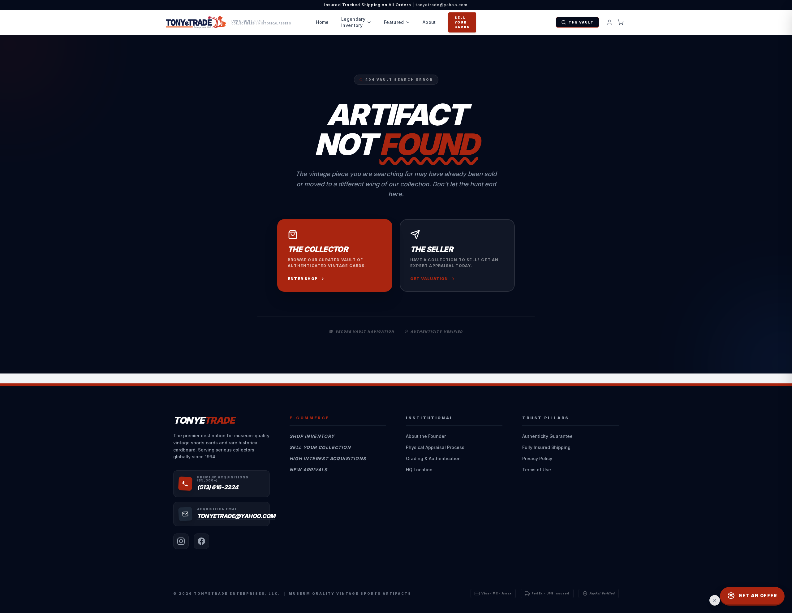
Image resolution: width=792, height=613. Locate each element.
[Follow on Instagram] (181, 541)
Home (322, 22)
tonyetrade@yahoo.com (442, 4)
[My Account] (609, 22)
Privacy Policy (537, 458)
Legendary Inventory (353, 22)
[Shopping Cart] (621, 22)
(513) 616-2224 (218, 487)
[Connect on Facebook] (201, 541)
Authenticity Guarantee (547, 436)
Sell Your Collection (320, 447)
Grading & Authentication (433, 458)
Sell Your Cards (462, 22)
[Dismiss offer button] (714, 600)
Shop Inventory (312, 436)
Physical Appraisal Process (435, 447)
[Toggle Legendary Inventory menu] (369, 22)
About (429, 22)
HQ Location (419, 469)
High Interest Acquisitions (328, 458)
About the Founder (426, 436)
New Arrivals (309, 469)
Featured (394, 22)
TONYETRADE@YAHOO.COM (236, 516)
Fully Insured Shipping (546, 447)
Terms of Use (536, 469)
